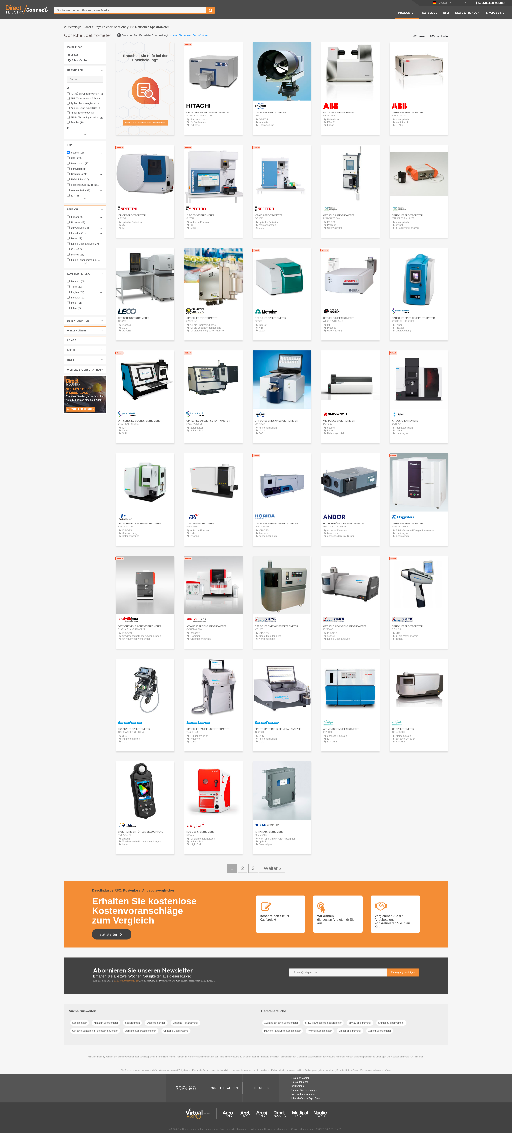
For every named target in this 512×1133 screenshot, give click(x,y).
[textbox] (130, 10)
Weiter (271, 868)
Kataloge (429, 12)
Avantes (77, 122)
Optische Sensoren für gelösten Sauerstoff (95, 1030)
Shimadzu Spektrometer (391, 1022)
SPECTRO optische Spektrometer (323, 1022)
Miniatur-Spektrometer (106, 1022)
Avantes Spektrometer (320, 1030)
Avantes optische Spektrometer (281, 1022)
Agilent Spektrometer (379, 1030)
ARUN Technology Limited (87, 117)
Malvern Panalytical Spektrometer (282, 1030)
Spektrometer (79, 1022)
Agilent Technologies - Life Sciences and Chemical (87, 103)
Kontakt (282, 357)
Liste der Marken (300, 1078)
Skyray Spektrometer (360, 1022)
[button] (85, 70)
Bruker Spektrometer (350, 1030)
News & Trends (466, 12)
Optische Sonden (156, 1022)
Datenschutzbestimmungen (126, 981)
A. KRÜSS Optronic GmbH (87, 93)
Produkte (405, 12)
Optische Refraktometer (185, 1022)
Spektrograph (132, 1022)
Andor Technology (82, 112)
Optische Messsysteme (175, 1030)
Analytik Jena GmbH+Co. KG (87, 108)
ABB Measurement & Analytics (87, 98)
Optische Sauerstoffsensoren (140, 1030)
